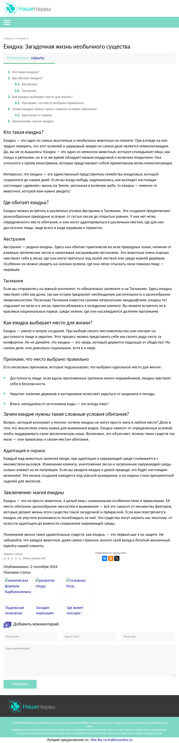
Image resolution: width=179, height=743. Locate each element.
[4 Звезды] (16, 558)
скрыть (37, 58)
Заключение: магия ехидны (31, 121)
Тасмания (25, 91)
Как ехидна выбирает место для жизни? (40, 97)
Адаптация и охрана (33, 115)
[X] (116, 558)
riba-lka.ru (98, 740)
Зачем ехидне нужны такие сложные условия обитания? (53, 109)
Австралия (26, 84)
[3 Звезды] (13, 558)
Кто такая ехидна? (23, 72)
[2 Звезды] (9, 558)
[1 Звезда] (5, 558)
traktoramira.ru (120, 740)
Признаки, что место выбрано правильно (49, 103)
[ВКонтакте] (104, 558)
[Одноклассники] (110, 558)
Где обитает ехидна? (25, 78)
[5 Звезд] (20, 558)
